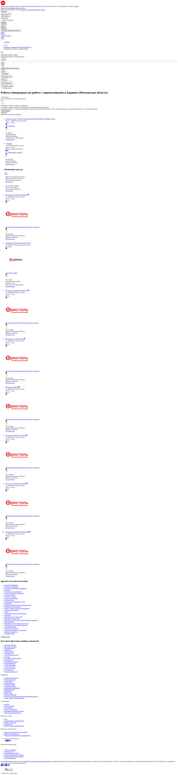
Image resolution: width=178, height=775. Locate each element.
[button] (3, 32)
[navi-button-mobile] (2, 38)
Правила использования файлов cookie (32, 10)
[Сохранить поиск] (2, 64)
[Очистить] (3, 59)
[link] (4, 28)
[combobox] (9, 55)
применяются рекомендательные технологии (37, 761)
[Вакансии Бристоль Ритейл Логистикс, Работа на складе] (91, 310)
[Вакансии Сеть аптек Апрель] (91, 260)
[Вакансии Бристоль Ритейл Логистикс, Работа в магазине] (91, 214)
